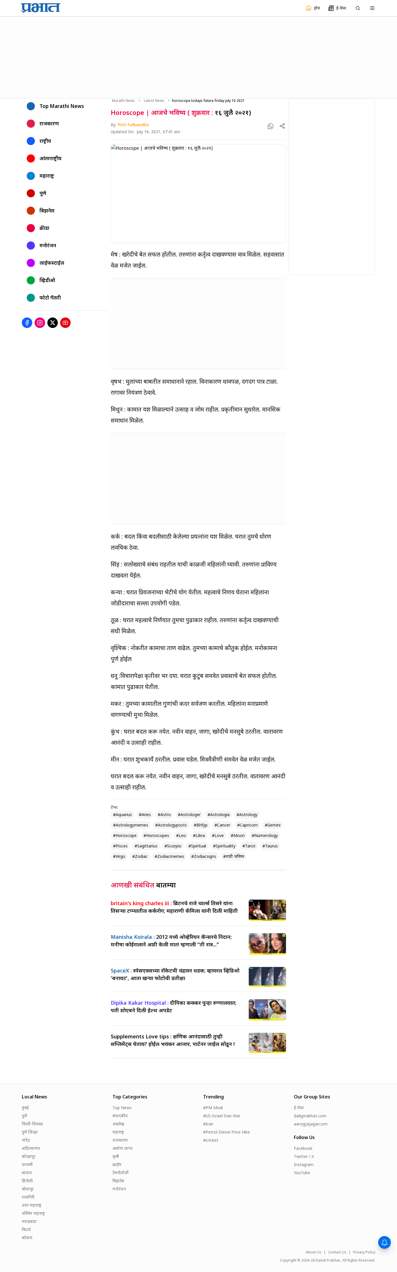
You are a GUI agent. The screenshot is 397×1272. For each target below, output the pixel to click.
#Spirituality (224, 846)
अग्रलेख (118, 1124)
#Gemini (272, 825)
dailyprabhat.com (310, 1115)
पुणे (24, 1115)
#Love (218, 835)
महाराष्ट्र (118, 1132)
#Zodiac (140, 856)
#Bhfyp (201, 825)
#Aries (145, 814)
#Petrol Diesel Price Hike (226, 1132)
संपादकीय (120, 1115)
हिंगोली (27, 1180)
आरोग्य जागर (122, 1148)
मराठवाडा (29, 1221)
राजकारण (120, 1140)
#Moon (238, 835)
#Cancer (222, 825)
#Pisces (120, 846)
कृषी (115, 1156)
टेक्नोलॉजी (120, 1172)
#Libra (199, 835)
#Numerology (265, 835)
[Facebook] (27, 322)
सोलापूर (28, 1189)
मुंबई (25, 1107)
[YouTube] (65, 322)
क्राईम (116, 1164)
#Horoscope (125, 835)
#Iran (208, 1124)
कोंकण (27, 1237)
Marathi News (123, 100)
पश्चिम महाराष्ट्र (33, 1213)
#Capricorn (247, 825)
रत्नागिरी (28, 1197)
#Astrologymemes (130, 825)
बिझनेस (118, 1180)
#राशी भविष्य (233, 856)
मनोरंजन (119, 1189)
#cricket (210, 1140)
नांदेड (26, 1140)
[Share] (282, 126)
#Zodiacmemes (169, 856)
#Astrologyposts (171, 825)
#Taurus (270, 846)
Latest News (154, 100)
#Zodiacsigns (203, 856)
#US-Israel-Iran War (221, 1115)
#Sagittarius (146, 846)
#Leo (181, 835)
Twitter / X (304, 1156)
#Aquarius (122, 814)
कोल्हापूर (28, 1156)
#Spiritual (197, 846)
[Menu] (372, 8)
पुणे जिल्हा (30, 1132)
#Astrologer (189, 814)
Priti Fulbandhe (133, 124)
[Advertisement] (198, 56)
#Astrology (247, 814)
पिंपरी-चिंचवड (32, 1124)
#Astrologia (219, 814)
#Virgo (119, 856)
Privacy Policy (364, 1252)
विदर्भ (26, 1229)
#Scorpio (172, 846)
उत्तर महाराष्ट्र (31, 1205)
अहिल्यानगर (31, 1148)
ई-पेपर (299, 1107)
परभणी (27, 1164)
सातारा (27, 1172)
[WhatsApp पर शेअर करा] (271, 126)
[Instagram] (40, 322)
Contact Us (337, 1252)
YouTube (302, 1172)
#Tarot (248, 846)
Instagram (304, 1164)
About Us (313, 1252)
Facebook (303, 1148)
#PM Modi (213, 1107)
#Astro (164, 814)
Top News (122, 1107)
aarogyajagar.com (311, 1124)
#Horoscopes (156, 835)
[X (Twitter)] (52, 322)
